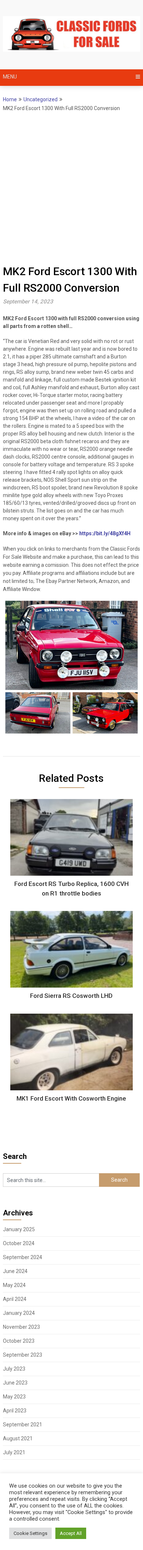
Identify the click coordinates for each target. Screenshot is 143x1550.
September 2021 (22, 1424)
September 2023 (22, 1355)
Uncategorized (40, 99)
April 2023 (14, 1411)
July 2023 (14, 1369)
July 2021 (14, 1452)
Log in (9, 1501)
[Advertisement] (71, 187)
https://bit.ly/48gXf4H (105, 533)
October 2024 (18, 1243)
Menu (10, 77)
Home (10, 99)
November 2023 (21, 1327)
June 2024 (15, 1271)
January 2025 (19, 1229)
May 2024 (14, 1285)
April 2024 (14, 1299)
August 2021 (18, 1438)
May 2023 (14, 1397)
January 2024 (19, 1313)
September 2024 (22, 1257)
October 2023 (18, 1341)
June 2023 (15, 1383)
